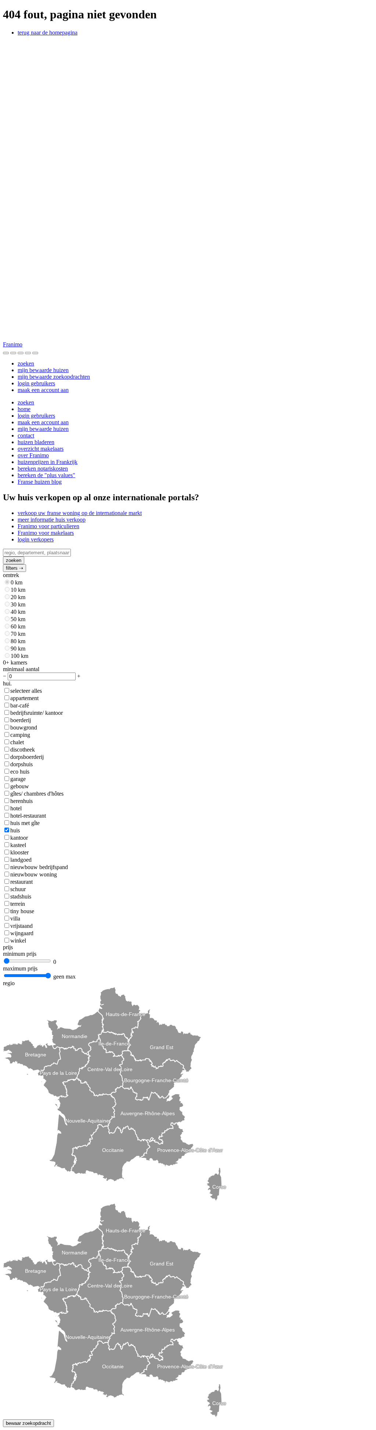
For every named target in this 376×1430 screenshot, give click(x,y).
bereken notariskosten (43, 468)
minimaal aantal (21, 669)
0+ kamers (15, 662)
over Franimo (33, 455)
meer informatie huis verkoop (52, 519)
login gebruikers (36, 383)
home (24, 409)
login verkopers (36, 539)
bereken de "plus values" (46, 475)
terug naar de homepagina (47, 32)
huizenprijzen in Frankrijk (47, 462)
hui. (7, 683)
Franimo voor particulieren (48, 526)
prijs (8, 947)
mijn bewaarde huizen (43, 370)
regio (9, 983)
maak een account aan (43, 390)
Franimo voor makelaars (46, 533)
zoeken (26, 363)
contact (26, 435)
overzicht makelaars (41, 449)
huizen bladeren (36, 442)
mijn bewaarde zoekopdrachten (54, 377)
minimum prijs (19, 954)
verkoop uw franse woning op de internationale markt (80, 513)
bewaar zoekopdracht (28, 1423)
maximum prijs (20, 968)
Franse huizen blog (40, 482)
